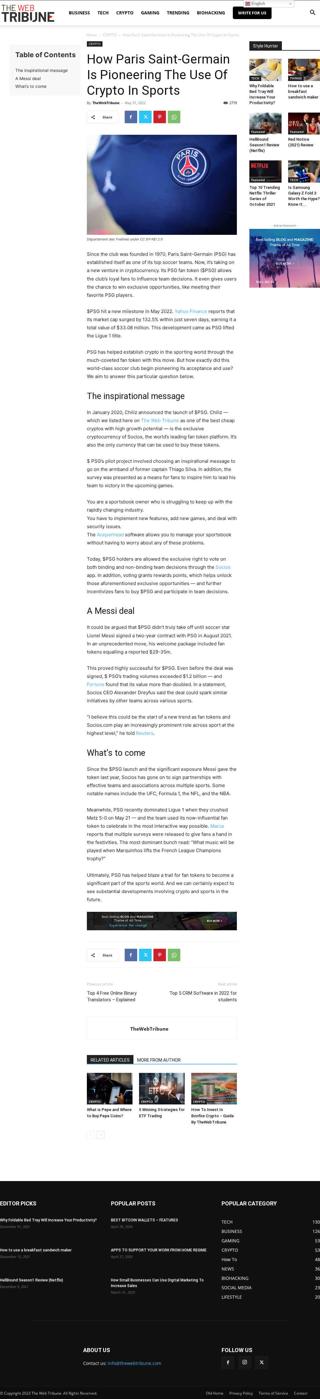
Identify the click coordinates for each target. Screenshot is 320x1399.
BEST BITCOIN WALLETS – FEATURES (144, 1220)
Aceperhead (110, 535)
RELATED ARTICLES (110, 1060)
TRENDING (178, 13)
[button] (312, 13)
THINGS (296, 78)
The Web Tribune (160, 420)
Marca (217, 826)
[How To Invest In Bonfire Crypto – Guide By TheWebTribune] (214, 1088)
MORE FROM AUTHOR (159, 1060)
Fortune (95, 684)
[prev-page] (91, 1135)
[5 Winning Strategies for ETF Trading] (162, 1088)
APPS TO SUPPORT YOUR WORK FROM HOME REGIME (159, 1250)
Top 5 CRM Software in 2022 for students (203, 996)
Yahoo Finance (191, 311)
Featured (258, 131)
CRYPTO (124, 13)
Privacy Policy (241, 1393)
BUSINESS (79, 13)
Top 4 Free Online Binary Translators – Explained (112, 996)
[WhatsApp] (174, 117)
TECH (103, 13)
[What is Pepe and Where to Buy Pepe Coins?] (109, 1088)
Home (91, 35)
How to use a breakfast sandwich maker (303, 91)
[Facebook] (131, 117)
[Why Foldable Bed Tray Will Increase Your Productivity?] (265, 70)
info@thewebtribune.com (134, 1363)
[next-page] (101, 1135)
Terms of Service (273, 1393)
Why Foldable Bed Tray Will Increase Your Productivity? (48, 1220)
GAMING (150, 13)
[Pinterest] (159, 117)
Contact (301, 1393)
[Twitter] (145, 117)
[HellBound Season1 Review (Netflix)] (265, 124)
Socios (223, 567)
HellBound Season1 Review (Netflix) (264, 145)
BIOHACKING (211, 13)
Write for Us (252, 13)
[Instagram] (244, 1362)
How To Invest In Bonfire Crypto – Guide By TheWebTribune (212, 1115)
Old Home (214, 1393)
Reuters (144, 733)
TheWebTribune (106, 102)
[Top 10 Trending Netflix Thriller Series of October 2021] (265, 171)
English (257, 3)
